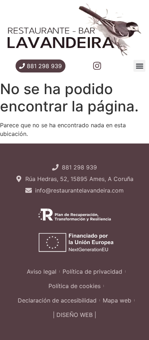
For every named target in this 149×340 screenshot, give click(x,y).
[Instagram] (97, 66)
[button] (139, 66)
